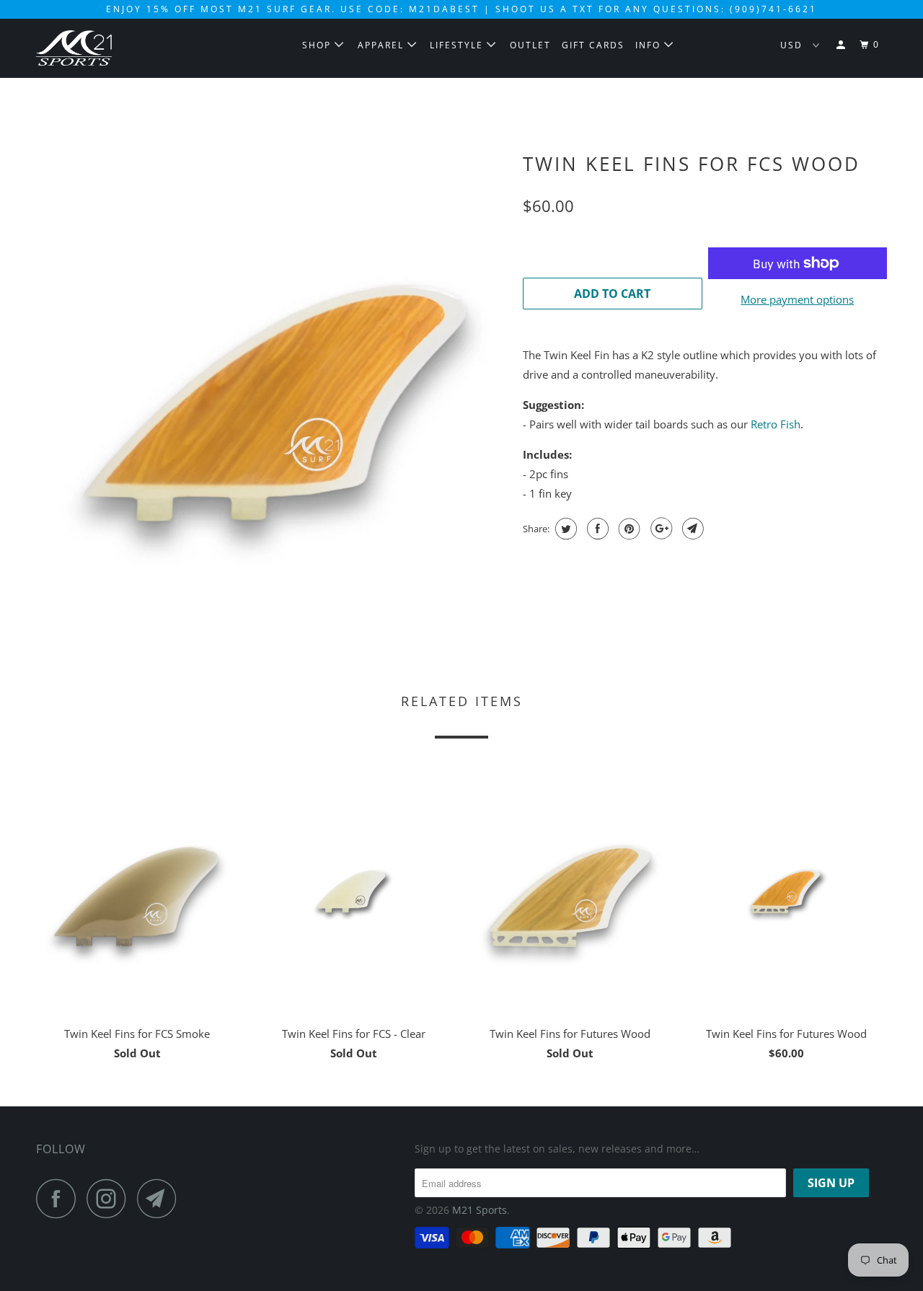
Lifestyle (458, 45)
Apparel (382, 45)
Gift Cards (593, 45)
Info (649, 45)
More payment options (797, 299)
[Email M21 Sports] (161, 1198)
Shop (318, 45)
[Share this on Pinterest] (627, 528)
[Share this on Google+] (659, 528)
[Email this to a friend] (691, 528)
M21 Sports (479, 1210)
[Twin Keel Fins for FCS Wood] (272, 380)
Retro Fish (775, 424)
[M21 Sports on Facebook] (60, 1198)
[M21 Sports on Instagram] (110, 1198)
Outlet (530, 45)
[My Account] (842, 45)
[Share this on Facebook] (596, 528)
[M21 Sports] (110, 48)
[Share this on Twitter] (564, 528)
